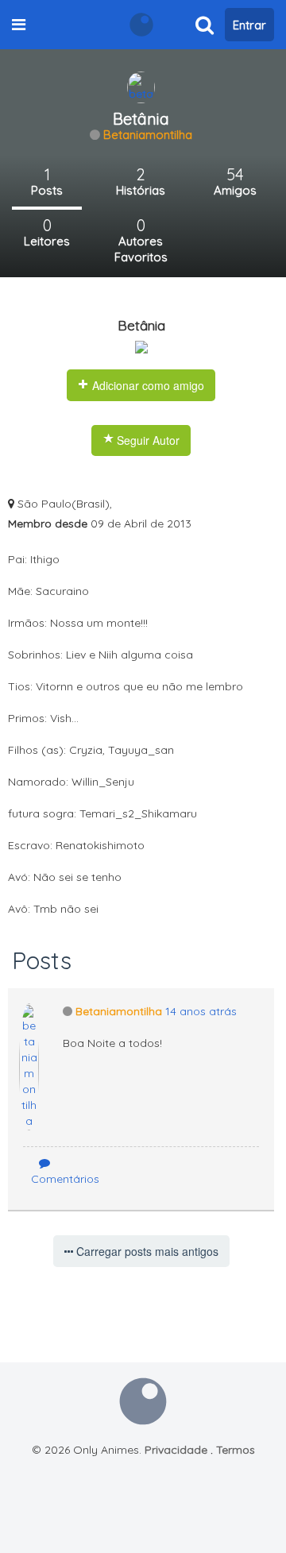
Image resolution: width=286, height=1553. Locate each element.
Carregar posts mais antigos (145, 1251)
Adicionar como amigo (146, 385)
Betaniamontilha (147, 134)
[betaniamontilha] (141, 86)
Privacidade (176, 1450)
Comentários (65, 1179)
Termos (235, 1450)
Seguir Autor (147, 440)
